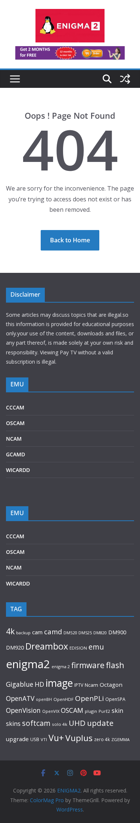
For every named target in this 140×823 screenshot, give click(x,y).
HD (39, 684)
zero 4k (102, 739)
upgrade (17, 739)
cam (37, 632)
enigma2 (28, 664)
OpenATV (20, 698)
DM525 (85, 632)
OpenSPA (115, 699)
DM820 (100, 632)
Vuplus (79, 738)
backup (23, 632)
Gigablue (19, 684)
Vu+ (56, 738)
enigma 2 (61, 666)
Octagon (111, 684)
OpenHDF (63, 699)
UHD (77, 723)
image (59, 683)
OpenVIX (50, 711)
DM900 (117, 632)
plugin (91, 711)
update (100, 723)
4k (10, 631)
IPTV (78, 685)
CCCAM (15, 407)
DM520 (70, 632)
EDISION (78, 648)
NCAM (14, 438)
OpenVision (23, 710)
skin (117, 710)
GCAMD (15, 454)
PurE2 (104, 711)
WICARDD (18, 469)
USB (34, 739)
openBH (44, 699)
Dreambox (46, 646)
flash (115, 665)
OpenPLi (89, 698)
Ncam (91, 685)
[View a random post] (125, 79)
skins (13, 724)
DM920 (15, 647)
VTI (44, 739)
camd (53, 631)
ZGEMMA (120, 739)
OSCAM (15, 423)
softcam (36, 723)
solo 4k (59, 724)
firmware (88, 665)
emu (96, 647)
